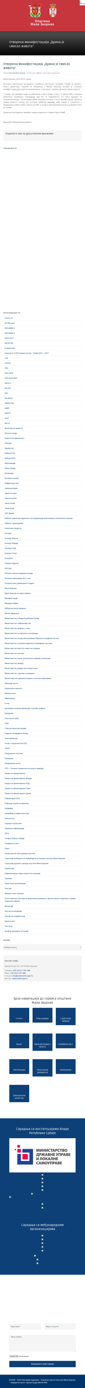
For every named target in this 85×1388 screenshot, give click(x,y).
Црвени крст (10, 921)
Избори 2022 (10, 453)
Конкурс (8, 533)
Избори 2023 (10, 458)
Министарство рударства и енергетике (21, 668)
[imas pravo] (42, 1194)
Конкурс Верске (11, 538)
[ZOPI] (42, 1204)
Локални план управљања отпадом (19, 583)
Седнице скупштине (13, 823)
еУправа (8, 443)
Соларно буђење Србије (14, 838)
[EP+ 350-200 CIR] (42, 1259)
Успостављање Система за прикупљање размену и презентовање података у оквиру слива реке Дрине (40, 899)
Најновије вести (11, 683)
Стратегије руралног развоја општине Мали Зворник (26, 863)
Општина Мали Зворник (17, 73)
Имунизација (10, 463)
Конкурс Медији (11, 543)
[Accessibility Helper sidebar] (82, 2)
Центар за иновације (13, 911)
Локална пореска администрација (19, 573)
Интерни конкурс (12, 478)
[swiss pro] (42, 1251)
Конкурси (9, 558)
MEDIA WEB (42, 1383)
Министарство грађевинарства (18, 623)
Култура (8, 568)
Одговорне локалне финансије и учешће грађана (25, 708)
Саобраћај (9, 808)
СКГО (7, 833)
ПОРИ (7, 748)
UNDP (7, 408)
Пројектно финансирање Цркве (18, 793)
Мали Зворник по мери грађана (18, 593)
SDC (6, 393)
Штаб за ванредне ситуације (16, 931)
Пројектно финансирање (15, 773)
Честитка (9, 926)
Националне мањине (13, 688)
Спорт (7, 848)
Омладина (9, 713)
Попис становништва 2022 (16, 743)
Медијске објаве (11, 603)
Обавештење (10, 693)
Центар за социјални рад (15, 916)
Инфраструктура (12, 483)
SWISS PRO (9, 403)
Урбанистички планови (14, 893)
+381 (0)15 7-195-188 (21, 970)
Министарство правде (14, 663)
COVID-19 (9, 318)
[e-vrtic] (42, 1190)
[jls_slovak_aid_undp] (42, 1243)
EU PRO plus (9, 323)
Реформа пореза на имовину (17, 803)
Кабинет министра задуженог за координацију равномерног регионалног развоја (38, 518)
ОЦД (7, 723)
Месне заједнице (12, 613)
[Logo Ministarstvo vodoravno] (42, 1139)
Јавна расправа (11, 488)
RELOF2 (8, 388)
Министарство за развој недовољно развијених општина (28, 643)
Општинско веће (12, 718)
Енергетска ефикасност (14, 438)
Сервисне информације (14, 828)
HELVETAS (9, 343)
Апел (7, 418)
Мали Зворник (11, 588)
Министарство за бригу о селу (17, 628)
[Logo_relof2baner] (42, 1256)
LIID (6, 358)
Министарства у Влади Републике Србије (22, 618)
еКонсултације (11, 433)
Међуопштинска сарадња (15, 608)
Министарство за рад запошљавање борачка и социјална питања (32, 638)
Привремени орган (12, 763)
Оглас (7, 703)
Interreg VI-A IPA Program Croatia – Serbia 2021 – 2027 (27, 353)
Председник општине (14, 753)
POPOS (8, 363)
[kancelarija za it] (42, 1182)
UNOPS (8, 413)
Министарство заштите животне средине (22, 648)
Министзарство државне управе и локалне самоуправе (28, 678)
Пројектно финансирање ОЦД (17, 783)
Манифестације (11, 598)
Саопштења (9, 818)
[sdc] (42, 1247)
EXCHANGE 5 (10, 328)
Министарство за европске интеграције (21, 633)
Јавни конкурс (11, 493)
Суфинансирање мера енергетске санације (22, 873)
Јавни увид (9, 508)
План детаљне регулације (15, 728)
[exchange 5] (42, 1236)
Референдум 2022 (12, 798)
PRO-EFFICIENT (11, 378)
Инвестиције (10, 468)
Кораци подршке (12, 563)
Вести (39, 73)
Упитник (8, 888)
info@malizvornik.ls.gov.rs (23, 976)
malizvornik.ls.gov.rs (20, 978)
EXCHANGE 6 (10, 333)
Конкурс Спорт (11, 553)
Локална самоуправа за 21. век (18, 578)
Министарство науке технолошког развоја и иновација (27, 658)
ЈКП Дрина (9, 513)
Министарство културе (14, 653)
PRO (6, 368)
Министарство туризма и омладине (20, 673)
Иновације (9, 473)
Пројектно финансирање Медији (18, 778)
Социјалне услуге (12, 843)
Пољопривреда (11, 738)
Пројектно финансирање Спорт (18, 788)
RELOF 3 (8, 383)
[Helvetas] (42, 1239)
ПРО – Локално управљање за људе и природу (24, 768)
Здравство (9, 448)
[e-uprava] (42, 1175)
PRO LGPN (9, 373)
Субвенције (9, 868)
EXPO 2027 (9, 338)
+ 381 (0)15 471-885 (18, 973)
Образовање (10, 698)
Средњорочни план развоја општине (20, 853)
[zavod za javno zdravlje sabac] (42, 1208)
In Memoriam (10, 348)
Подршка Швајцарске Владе (16, 733)
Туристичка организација (15, 883)
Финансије (9, 906)
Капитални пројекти (13, 528)
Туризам (8, 878)
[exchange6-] (42, 1263)
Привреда (9, 758)
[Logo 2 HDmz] (42, 1197)
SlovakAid (8, 398)
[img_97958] (42, 1186)
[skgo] (42, 1179)
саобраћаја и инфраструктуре (17, 813)
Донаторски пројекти (14, 428)
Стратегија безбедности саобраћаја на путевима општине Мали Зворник (35, 858)
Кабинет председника (14, 523)
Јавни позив (10, 503)
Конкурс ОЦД (10, 548)
